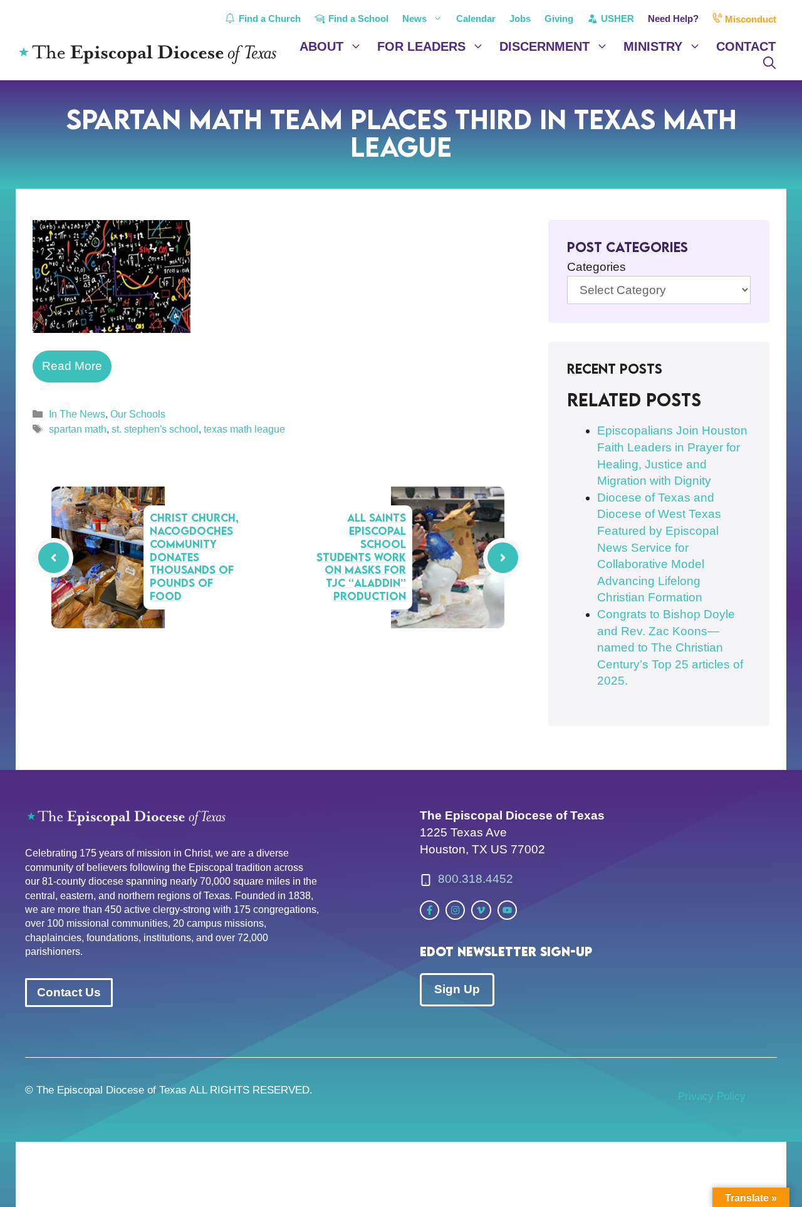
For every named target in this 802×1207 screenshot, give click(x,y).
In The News (77, 413)
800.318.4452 (475, 878)
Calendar (476, 18)
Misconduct (749, 19)
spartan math (78, 429)
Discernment (544, 46)
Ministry (652, 46)
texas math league (244, 429)
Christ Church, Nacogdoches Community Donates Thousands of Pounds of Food (194, 557)
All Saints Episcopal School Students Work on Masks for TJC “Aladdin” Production (361, 557)
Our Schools (137, 413)
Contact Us (69, 992)
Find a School (357, 18)
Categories (596, 266)
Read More (72, 365)
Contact (746, 46)
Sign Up (457, 989)
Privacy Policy (712, 1096)
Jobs (520, 18)
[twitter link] (429, 910)
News (414, 18)
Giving (558, 18)
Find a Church (268, 18)
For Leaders (421, 46)
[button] (769, 63)
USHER (616, 18)
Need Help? (673, 18)
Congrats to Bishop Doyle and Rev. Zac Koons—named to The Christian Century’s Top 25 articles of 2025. (670, 647)
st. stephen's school (155, 429)
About (321, 46)
